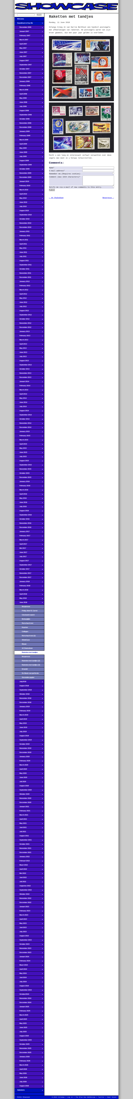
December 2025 (23, 1053)
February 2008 (22, 86)
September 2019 (23, 740)
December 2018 (23, 703)
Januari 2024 (22, 957)
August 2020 (22, 786)
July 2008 (21, 107)
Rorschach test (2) (29, 636)
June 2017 (21, 553)
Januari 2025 (22, 1007)
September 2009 (23, 165)
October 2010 (22, 219)
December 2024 (23, 1003)
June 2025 (21, 1028)
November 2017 (23, 574)
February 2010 (22, 186)
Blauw (24, 644)
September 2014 (23, 415)
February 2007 (22, 36)
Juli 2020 (20, 782)
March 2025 (21, 1015)
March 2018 (21, 590)
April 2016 (21, 494)
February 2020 (22, 761)
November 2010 (23, 224)
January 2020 (22, 757)
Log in (70, 1097)
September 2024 (23, 990)
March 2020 (21, 765)
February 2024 (22, 961)
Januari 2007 (22, 32)
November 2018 (23, 699)
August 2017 (22, 561)
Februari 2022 (22, 861)
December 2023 (23, 953)
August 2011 (22, 261)
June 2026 (21, 1078)
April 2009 (21, 144)
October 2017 (22, 570)
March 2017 (21, 540)
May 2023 (21, 924)
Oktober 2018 (22, 695)
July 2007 (21, 57)
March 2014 (21, 390)
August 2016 (22, 511)
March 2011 (21, 240)
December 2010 (23, 228)
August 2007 (22, 61)
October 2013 (22, 369)
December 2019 (23, 753)
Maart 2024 (21, 965)
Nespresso (26, 606)
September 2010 (23, 215)
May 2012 (21, 299)
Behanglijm (26, 619)
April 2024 (21, 970)
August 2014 (22, 411)
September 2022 (23, 890)
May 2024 (21, 974)
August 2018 (22, 686)
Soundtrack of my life (24, 24)
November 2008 (23, 124)
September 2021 (23, 840)
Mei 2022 (20, 874)
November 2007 (23, 74)
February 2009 (22, 136)
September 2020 (23, 790)
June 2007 (21, 53)
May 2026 (21, 1074)
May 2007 (21, 49)
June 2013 (21, 353)
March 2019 (21, 715)
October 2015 (22, 474)
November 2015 (23, 469)
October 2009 (22, 169)
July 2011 (20, 257)
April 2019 (21, 720)
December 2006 (23, 28)
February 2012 (22, 286)
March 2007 (21, 40)
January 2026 (22, 1057)
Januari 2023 (22, 907)
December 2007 (23, 78)
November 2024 (23, 999)
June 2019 (21, 728)
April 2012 (21, 294)
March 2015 (21, 440)
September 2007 (23, 65)
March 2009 (21, 140)
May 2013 (21, 349)
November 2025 (23, 1049)
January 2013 (22, 332)
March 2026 (21, 1065)
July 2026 (21, 1082)
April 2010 (21, 194)
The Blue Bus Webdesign (85, 1097)
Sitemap (61, 1097)
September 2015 (23, 465)
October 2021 (22, 845)
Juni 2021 (21, 828)
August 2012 (22, 311)
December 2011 (23, 278)
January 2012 (22, 282)
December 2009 (23, 178)
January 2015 (22, 432)
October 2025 (22, 1045)
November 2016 (23, 524)
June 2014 (21, 403)
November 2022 (23, 899)
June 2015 (21, 453)
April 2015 (21, 444)
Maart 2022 (21, 865)
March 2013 (21, 340)
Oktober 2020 (22, 795)
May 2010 (21, 199)
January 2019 (22, 707)
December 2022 (23, 903)
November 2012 (23, 324)
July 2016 (21, 507)
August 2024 (22, 986)
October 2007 (22, 69)
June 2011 (21, 253)
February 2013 (22, 336)
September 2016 (23, 515)
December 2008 (23, 128)
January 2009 (22, 132)
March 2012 (21, 290)
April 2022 (21, 870)
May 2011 (20, 249)
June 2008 (21, 103)
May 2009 (21, 149)
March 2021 (21, 815)
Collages (25, 631)
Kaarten (25, 627)
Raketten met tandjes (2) (31, 661)
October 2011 (22, 269)
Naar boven (111, 1097)
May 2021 (21, 824)
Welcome (19, 19)
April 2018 (21, 595)
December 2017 (23, 578)
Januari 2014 (22, 382)
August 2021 (22, 836)
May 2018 (21, 599)
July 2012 (21, 307)
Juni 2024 (21, 978)
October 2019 (22, 745)
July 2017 (21, 557)
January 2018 (22, 582)
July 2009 (21, 157)
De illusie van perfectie (30, 673)
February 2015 (22, 436)
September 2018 (23, 690)
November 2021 (23, 849)
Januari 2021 (22, 807)
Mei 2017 (20, 549)
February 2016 (22, 486)
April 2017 (21, 545)
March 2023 (21, 915)
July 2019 (21, 732)
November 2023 (23, 949)
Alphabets (20, 1090)
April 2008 (21, 94)
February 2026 (22, 1061)
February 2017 (22, 536)
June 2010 (21, 203)
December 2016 (23, 528)
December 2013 (23, 378)
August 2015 (22, 461)
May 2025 (21, 1024)
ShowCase (26, 640)
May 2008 (21, 99)
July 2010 (21, 207)
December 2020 (23, 803)
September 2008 (23, 115)
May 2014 (21, 399)
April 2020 (21, 770)
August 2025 (22, 1036)
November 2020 (23, 799)
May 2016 (21, 499)
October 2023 (22, 945)
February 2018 (22, 586)
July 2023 (21, 932)
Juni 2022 (21, 878)
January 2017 (22, 532)
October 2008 (22, 119)
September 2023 (23, 940)
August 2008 (22, 111)
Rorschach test (27, 623)
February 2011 (22, 236)
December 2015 (23, 478)
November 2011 (23, 274)
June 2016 (21, 503)
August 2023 (22, 936)
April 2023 (21, 920)
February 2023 (22, 911)
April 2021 (21, 820)
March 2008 (21, 90)
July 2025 (21, 1032)
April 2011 (21, 244)
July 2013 (21, 357)
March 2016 (21, 490)
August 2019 (22, 736)
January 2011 (22, 232)
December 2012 (23, 328)
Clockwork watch (28, 615)
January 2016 (22, 482)
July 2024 (21, 982)
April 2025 (21, 1020)
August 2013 (22, 361)
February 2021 (22, 811)
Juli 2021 (20, 832)
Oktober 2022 (22, 895)
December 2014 (23, 428)
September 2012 (23, 315)
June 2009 (21, 153)
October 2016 (22, 519)
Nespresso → (108, 198)
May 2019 (21, 724)
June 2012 (21, 303)
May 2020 (21, 774)
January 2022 (22, 857)
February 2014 (22, 386)
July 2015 (21, 457)
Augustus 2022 (23, 886)
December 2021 (23, 853)
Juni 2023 (21, 928)
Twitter (101, 1097)
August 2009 (22, 161)
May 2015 (21, 449)
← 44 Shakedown (56, 198)
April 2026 (21, 1070)
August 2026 (22, 1086)
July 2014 (21, 407)
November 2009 (23, 174)
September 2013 (23, 365)
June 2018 (21, 603)
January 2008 (22, 82)
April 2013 (21, 344)
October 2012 (22, 319)
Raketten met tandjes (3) (31, 665)
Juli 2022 (20, 882)
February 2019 (22, 711)
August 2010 (22, 211)
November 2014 (23, 424)
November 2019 (23, 749)
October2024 (22, 995)
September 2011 (23, 265)
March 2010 (21, 190)
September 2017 (23, 565)
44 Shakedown (27, 648)
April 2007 (21, 44)
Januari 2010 (22, 182)
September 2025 (23, 1040)
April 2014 (21, 394)
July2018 (20, 682)
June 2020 (21, 778)
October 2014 (22, 419)
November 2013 (23, 374)
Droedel (25, 669)
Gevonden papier (28, 677)
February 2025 (22, 1011)
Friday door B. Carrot (29, 611)
